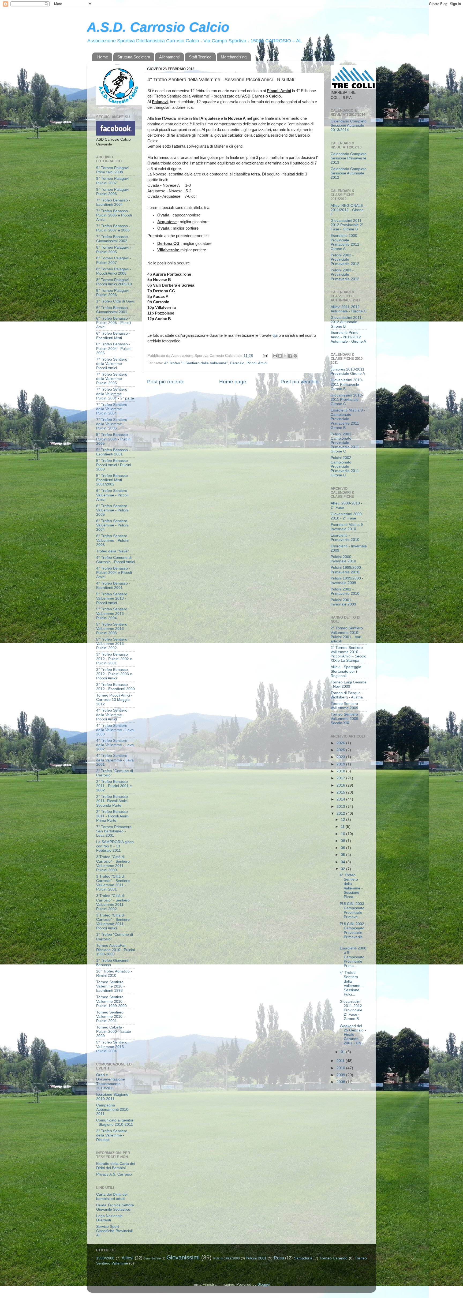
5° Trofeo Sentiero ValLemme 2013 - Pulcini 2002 (111, 643)
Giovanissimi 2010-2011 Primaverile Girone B (347, 384)
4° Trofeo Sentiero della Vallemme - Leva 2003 (115, 730)
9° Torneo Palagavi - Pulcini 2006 (113, 192)
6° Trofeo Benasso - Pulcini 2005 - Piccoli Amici (113, 322)
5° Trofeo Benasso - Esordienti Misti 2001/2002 (113, 480)
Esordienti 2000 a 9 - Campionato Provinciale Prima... (353, 957)
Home (102, 57)
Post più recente (166, 381)
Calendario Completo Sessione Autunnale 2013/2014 (349, 125)
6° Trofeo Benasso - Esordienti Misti (113, 335)
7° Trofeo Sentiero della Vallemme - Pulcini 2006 (111, 424)
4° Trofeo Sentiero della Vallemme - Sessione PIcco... (351, 886)
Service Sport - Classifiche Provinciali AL (114, 1231)
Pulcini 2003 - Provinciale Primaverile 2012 (345, 274)
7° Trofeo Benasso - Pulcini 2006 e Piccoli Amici (114, 215)
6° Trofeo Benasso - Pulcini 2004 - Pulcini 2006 (113, 348)
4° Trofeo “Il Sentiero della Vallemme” (196, 363)
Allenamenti (169, 57)
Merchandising (234, 57)
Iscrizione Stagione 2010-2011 (112, 1097)
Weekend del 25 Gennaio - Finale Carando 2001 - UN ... (353, 1034)
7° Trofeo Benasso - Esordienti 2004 (113, 202)
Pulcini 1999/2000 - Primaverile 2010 (347, 570)
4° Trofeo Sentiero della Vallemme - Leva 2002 (115, 745)
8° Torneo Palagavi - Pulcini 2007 (113, 260)
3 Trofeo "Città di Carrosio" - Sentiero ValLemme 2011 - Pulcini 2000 (113, 863)
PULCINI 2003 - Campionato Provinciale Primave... (353, 910)
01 (343, 1052)
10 (343, 834)
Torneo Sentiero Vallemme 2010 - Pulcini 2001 (110, 1016)
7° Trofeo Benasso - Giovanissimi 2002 (113, 239)
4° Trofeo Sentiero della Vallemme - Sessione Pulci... (351, 983)
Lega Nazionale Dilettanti (109, 1218)
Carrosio (237, 363)
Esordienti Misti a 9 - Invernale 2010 (348, 527)
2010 (341, 1068)
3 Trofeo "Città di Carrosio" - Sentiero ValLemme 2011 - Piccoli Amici (113, 921)
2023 (341, 757)
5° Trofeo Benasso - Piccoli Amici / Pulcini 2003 (113, 465)
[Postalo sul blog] (280, 355)
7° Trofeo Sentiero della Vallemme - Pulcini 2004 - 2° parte (115, 393)
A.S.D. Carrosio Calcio (158, 27)
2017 (341, 778)
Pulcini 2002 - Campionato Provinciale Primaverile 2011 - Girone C (346, 466)
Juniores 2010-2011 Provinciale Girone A (348, 371)
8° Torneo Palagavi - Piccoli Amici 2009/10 (114, 282)
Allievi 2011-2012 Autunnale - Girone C (349, 309)
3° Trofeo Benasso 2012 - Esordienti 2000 (115, 687)
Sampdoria (303, 1258)
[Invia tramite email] (275, 355)
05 (343, 855)
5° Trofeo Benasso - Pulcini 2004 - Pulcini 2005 (113, 439)
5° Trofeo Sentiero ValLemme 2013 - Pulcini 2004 (111, 613)
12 (343, 820)
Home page (232, 381)
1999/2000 (105, 1258)
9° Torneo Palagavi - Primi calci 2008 (113, 170)
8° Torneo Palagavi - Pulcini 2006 (113, 293)
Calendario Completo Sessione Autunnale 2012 (349, 173)
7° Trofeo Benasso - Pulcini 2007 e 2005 (113, 228)
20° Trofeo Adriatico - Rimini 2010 (114, 973)
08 (343, 841)
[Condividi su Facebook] (290, 355)
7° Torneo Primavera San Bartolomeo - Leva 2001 (114, 831)
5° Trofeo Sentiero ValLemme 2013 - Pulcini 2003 (111, 628)
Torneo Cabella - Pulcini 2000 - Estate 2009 (113, 1031)
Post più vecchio (300, 381)
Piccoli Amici (257, 363)
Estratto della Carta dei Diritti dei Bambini (115, 1166)
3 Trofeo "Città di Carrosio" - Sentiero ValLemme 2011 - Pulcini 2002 (113, 902)
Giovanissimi (183, 1257)
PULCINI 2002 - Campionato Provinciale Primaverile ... (353, 932)
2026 (341, 743)
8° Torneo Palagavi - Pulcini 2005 (113, 249)
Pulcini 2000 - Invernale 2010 (343, 559)
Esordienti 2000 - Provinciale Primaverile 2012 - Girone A (346, 242)
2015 (341, 792)
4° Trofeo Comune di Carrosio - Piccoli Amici (115, 560)
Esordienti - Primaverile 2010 (345, 537)
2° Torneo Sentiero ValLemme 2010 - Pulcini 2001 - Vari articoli (347, 634)
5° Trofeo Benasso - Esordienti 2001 (113, 452)
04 (343, 862)
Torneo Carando (334, 1258)
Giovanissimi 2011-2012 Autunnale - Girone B (347, 322)
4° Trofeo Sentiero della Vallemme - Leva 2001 (115, 760)
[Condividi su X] (285, 355)
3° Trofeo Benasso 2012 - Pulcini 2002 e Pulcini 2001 (114, 658)
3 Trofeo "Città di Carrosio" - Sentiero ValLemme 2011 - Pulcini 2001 (113, 883)
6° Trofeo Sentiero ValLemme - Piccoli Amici (112, 495)
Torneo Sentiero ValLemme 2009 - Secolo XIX (346, 718)
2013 (341, 807)
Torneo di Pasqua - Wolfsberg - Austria (347, 695)
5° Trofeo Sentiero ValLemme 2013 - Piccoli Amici (111, 598)
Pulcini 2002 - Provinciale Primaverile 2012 (345, 259)
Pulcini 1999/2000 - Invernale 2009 (347, 580)
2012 (341, 813)
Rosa (279, 1257)
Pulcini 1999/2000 (226, 1258)
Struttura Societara (133, 57)
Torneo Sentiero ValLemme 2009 (344, 706)
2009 (341, 1075)
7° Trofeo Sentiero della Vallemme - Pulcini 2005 (111, 378)
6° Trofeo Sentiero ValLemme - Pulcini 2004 (112, 525)
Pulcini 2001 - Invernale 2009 (343, 602)
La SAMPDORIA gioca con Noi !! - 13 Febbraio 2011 (115, 846)
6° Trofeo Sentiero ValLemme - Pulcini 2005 (112, 510)
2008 (341, 1082)
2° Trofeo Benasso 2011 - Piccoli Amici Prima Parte (112, 816)
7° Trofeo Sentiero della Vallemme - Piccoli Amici (111, 363)
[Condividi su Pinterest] (295, 355)
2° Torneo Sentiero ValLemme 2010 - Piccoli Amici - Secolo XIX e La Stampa (348, 654)
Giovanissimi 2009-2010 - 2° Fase (347, 516)
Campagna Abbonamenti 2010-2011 (113, 1109)
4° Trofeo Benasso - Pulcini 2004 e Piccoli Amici (114, 572)
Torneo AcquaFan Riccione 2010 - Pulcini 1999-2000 (115, 950)
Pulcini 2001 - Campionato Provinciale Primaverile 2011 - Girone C (346, 443)
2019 (341, 764)
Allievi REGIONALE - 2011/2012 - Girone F (348, 210)
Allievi (127, 1257)
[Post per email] (265, 356)
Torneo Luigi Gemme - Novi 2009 (349, 684)
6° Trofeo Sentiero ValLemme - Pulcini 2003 (112, 540)
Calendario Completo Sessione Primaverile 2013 (349, 158)
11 (343, 827)
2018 (341, 771)
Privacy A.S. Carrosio (114, 1174)
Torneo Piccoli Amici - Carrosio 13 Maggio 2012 (114, 699)
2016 (341, 785)
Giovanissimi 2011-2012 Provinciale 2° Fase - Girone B (347, 225)
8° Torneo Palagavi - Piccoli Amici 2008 (113, 271)
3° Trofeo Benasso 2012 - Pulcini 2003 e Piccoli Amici (114, 674)
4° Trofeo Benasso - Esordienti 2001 (113, 585)
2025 (341, 750)
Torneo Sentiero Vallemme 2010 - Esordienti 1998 (110, 986)
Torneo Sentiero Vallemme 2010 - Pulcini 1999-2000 (111, 1001)
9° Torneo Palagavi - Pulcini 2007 (113, 181)
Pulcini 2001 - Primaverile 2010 (345, 591)
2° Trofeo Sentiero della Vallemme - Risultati (111, 1135)
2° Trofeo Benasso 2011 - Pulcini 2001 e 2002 (114, 786)
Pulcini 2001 (256, 1258)
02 (343, 869)
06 (343, 848)
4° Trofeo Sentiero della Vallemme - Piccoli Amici (111, 714)
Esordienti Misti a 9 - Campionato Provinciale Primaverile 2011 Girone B (348, 419)
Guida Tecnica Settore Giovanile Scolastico (115, 1207)
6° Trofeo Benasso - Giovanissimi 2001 (113, 310)
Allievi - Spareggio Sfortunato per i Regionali (346, 671)
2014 (341, 799)
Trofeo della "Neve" (112, 551)
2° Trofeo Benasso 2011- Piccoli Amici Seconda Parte (112, 801)
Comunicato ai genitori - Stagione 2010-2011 (115, 1122)
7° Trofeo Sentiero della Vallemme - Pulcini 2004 (111, 409)
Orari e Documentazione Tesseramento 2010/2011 (110, 1081)
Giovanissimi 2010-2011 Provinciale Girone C (347, 399)
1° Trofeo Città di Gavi (115, 301)
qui (275, 335)
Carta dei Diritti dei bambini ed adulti (112, 1196)
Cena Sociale (152, 1258)
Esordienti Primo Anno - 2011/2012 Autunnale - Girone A (348, 337)
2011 (341, 1061)
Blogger (263, 1284)
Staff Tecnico (200, 57)
